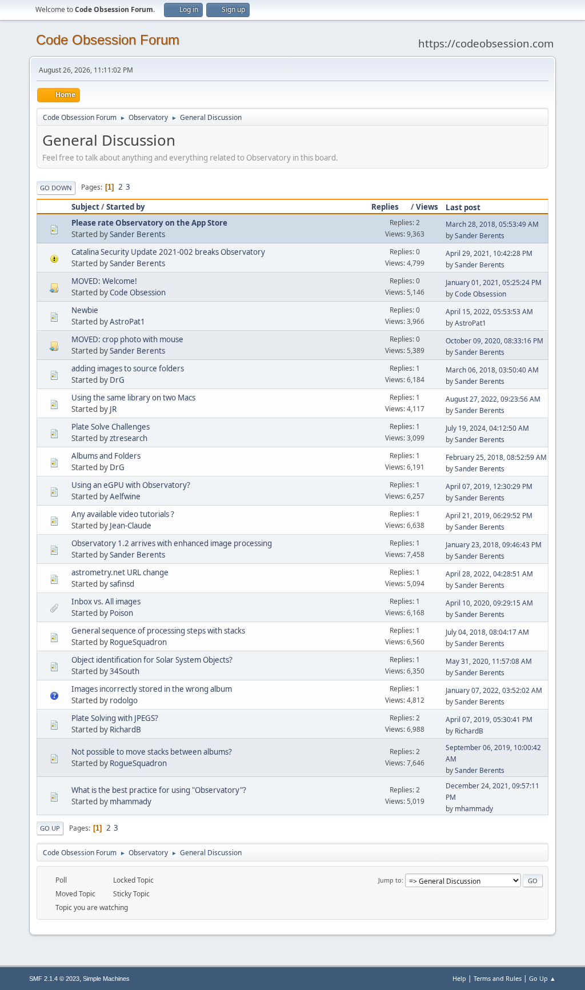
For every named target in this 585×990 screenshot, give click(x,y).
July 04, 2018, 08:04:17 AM (487, 632)
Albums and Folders (106, 456)
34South (124, 671)
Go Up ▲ (542, 978)
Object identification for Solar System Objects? (152, 660)
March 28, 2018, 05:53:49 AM (492, 224)
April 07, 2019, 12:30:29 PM (489, 486)
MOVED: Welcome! (104, 281)
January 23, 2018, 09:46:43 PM (494, 545)
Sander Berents (137, 234)
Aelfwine (125, 496)
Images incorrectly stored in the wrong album (151, 689)
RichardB (125, 729)
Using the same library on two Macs (133, 397)
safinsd (122, 584)
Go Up (50, 828)
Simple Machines (106, 978)
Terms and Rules (498, 978)
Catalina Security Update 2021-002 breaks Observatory (168, 252)
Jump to (390, 880)
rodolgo (124, 700)
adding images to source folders (127, 368)
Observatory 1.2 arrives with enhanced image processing (171, 543)
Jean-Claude (130, 525)
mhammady (130, 801)
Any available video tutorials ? (122, 514)
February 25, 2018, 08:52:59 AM (496, 457)
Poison (121, 613)
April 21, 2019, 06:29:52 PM (489, 515)
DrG (117, 380)
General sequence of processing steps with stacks (158, 631)
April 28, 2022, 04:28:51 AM (489, 574)
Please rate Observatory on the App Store (149, 223)
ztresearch (128, 438)
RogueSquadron (138, 642)
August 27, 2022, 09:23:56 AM (493, 399)
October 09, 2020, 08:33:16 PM (494, 341)
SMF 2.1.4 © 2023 (54, 978)
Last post (463, 207)
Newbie (84, 310)
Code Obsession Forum (107, 39)
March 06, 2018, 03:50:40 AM (492, 370)
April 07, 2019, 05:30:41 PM (489, 719)
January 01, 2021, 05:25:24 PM (494, 282)
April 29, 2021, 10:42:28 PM (489, 253)
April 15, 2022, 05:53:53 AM (489, 311)
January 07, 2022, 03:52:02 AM (494, 690)
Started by (125, 207)
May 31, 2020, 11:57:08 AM (489, 661)
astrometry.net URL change (120, 572)
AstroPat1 (127, 321)
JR (113, 409)
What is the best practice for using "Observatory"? (158, 790)
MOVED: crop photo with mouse (127, 339)
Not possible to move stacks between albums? (151, 752)
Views (427, 207)
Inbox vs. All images (106, 601)
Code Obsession (138, 292)
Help (459, 978)
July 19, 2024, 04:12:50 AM (487, 428)
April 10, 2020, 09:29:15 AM (489, 603)
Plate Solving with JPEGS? (114, 718)
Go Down (56, 187)
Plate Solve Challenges (110, 427)
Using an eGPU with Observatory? (130, 485)
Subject (85, 207)
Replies (385, 207)
